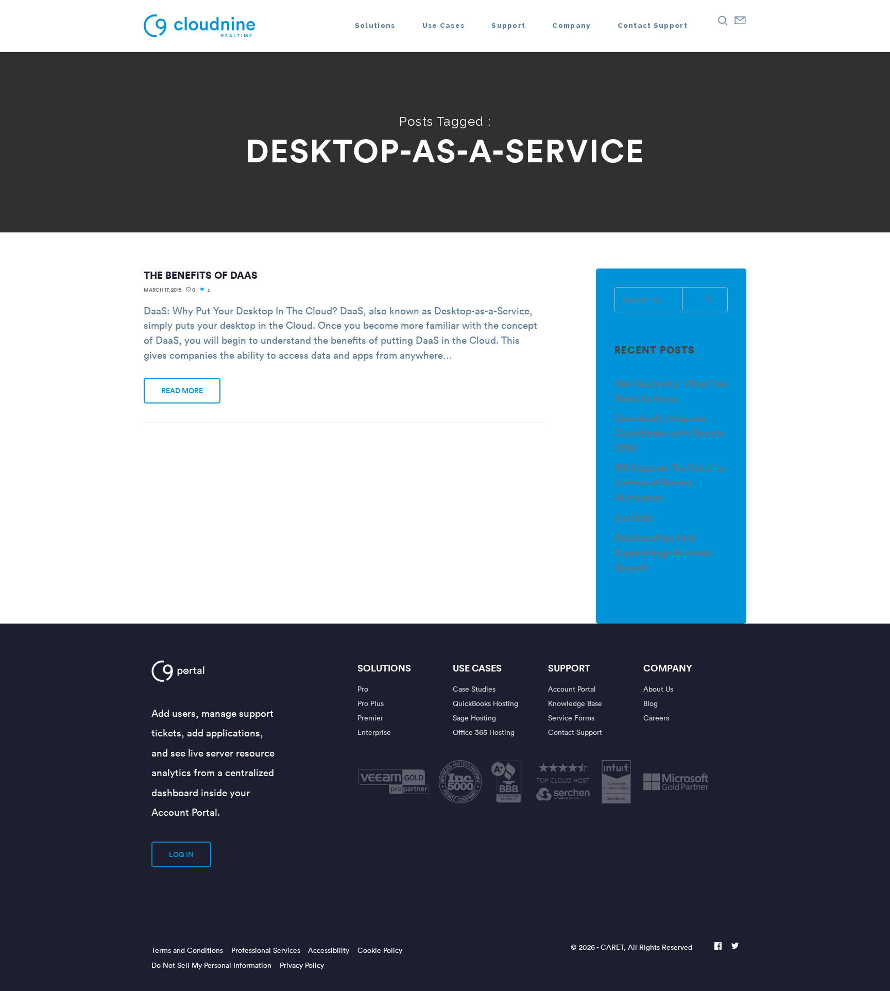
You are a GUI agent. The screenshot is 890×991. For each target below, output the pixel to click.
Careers (656, 718)
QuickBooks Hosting (485, 703)
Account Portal (572, 689)
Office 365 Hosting (484, 732)
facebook (718, 947)
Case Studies (474, 689)
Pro (362, 689)
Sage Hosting (474, 718)
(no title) (633, 517)
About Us (658, 689)
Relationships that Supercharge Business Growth (663, 552)
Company (667, 668)
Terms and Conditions (187, 950)
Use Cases (477, 668)
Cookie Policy (379, 950)
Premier (370, 718)
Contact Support (575, 732)
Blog (650, 703)
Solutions (384, 668)
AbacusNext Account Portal (211, 671)
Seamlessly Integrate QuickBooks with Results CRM (669, 432)
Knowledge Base (575, 703)
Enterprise (374, 732)
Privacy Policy (302, 965)
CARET (612, 947)
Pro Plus (370, 703)
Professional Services (265, 950)
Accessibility (328, 950)
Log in (181, 854)
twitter (735, 947)
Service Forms (571, 718)
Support (569, 668)
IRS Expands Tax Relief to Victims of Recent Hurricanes (669, 482)
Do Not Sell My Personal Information (211, 965)
